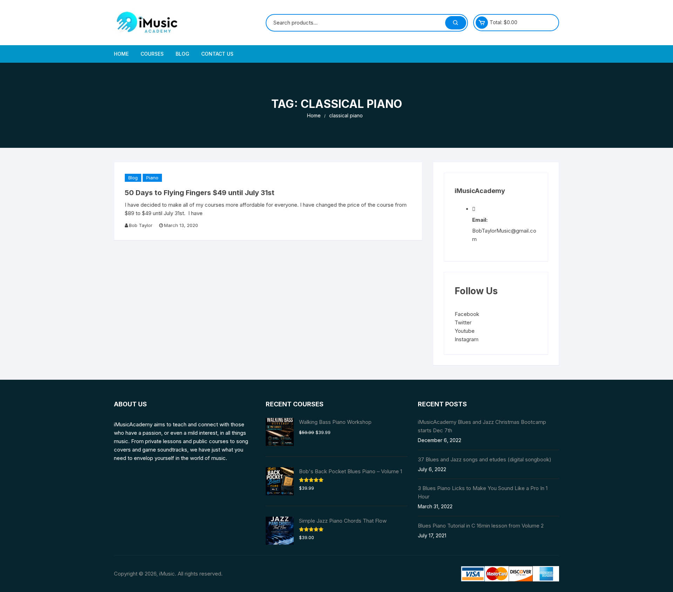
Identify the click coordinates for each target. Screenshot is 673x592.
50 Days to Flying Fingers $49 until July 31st (199, 192)
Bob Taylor (140, 225)
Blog (182, 54)
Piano (152, 177)
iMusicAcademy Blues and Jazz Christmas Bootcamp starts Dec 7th (482, 426)
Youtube (465, 331)
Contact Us (217, 54)
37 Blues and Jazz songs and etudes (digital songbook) (484, 459)
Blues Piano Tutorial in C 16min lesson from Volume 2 (481, 525)
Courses (152, 54)
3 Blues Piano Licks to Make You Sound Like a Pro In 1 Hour (483, 492)
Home (121, 54)
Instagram (466, 339)
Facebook (467, 314)
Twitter (463, 322)
